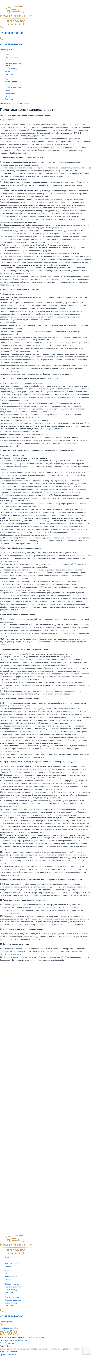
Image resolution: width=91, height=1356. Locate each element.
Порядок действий (13, 63)
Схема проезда (11, 69)
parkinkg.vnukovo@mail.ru (10, 633)
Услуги (8, 54)
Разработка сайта (7, 1343)
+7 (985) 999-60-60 (11, 44)
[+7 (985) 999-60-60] (1, 39)
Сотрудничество (12, 1284)
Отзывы (8, 66)
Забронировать (11, 57)
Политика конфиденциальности (13, 1340)
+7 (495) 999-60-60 (11, 33)
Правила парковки (8, 1355)
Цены (7, 60)
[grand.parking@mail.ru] (1, 1325)
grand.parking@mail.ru (9, 1328)
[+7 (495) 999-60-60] (1, 28)
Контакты (9, 74)
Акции (7, 71)
